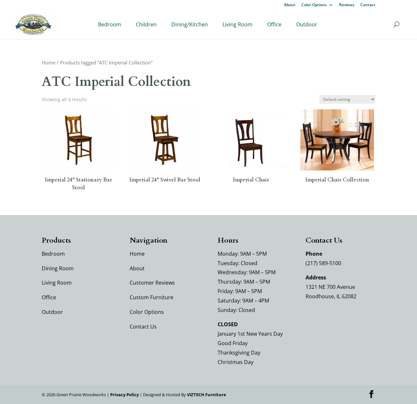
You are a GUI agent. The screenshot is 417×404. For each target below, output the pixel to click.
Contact (367, 5)
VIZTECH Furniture (206, 394)
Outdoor (306, 24)
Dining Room (58, 268)
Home (48, 62)
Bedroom (109, 24)
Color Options (314, 5)
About (289, 5)
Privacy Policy (124, 394)
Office (274, 24)
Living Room (237, 24)
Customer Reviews (152, 282)
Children (146, 24)
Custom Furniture (151, 297)
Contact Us (143, 326)
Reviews (346, 5)
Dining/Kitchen (189, 24)
